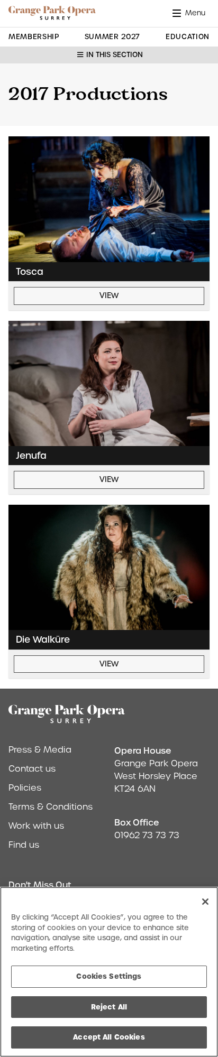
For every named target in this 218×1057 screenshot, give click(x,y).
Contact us (32, 768)
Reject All (109, 1007)
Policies (24, 787)
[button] (191, 13)
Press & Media (39, 749)
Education (188, 36)
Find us (23, 844)
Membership (33, 36)
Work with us (36, 825)
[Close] (205, 901)
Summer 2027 (112, 36)
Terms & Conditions (50, 806)
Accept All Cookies (108, 1037)
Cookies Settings (108, 976)
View (109, 295)
